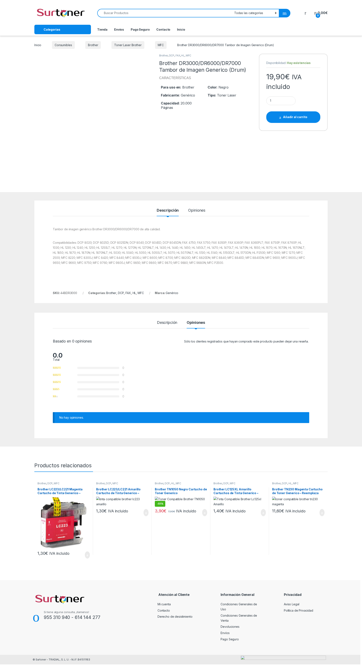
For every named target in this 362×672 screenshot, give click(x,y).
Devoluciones (230, 626)
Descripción (168, 210)
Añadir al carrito (295, 117)
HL (183, 55)
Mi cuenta (164, 604)
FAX (178, 55)
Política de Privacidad (298, 610)
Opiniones (196, 210)
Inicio (181, 29)
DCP (172, 55)
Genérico (172, 293)
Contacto (163, 29)
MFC (161, 45)
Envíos (119, 29)
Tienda (102, 29)
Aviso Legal (291, 604)
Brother (93, 45)
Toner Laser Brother (127, 45)
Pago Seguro (140, 29)
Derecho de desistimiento (175, 616)
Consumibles (63, 45)
